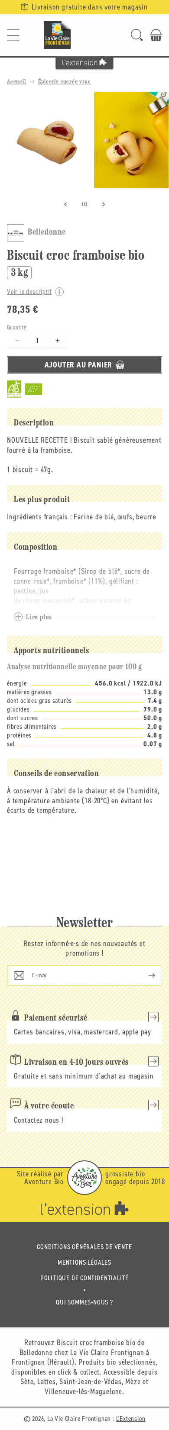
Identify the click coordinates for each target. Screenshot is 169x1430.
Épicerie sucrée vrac (64, 82)
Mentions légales (84, 1262)
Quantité (16, 327)
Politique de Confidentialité (84, 1277)
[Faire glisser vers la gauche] (65, 204)
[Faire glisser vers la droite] (103, 204)
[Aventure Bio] (84, 1177)
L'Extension (131, 1418)
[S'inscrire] (144, 975)
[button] (13, 35)
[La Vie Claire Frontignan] (57, 35)
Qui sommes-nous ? (84, 1302)
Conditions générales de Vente (84, 1246)
